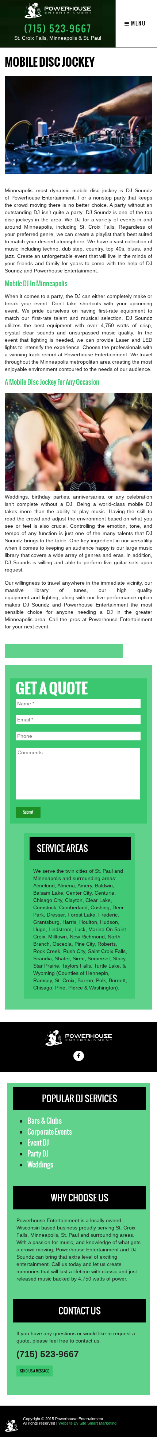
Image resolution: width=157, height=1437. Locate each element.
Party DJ (38, 1154)
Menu (138, 23)
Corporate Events (49, 1132)
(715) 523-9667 (58, 28)
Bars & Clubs (44, 1121)
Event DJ (38, 1143)
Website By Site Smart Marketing (87, 1423)
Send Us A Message (34, 1371)
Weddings (40, 1164)
